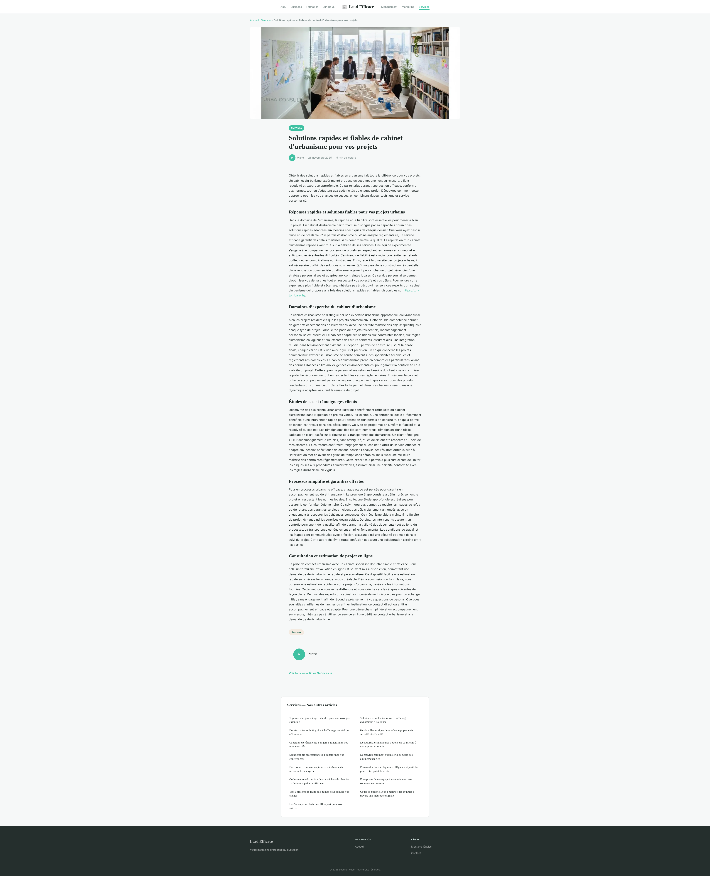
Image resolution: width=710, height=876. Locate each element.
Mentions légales (421, 846)
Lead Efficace (358, 6)
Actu (283, 6)
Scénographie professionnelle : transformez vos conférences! (316, 756)
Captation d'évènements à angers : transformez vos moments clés (318, 744)
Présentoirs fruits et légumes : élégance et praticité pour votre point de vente (389, 769)
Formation (312, 6)
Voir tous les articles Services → (310, 673)
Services (424, 6)
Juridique (328, 6)
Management (389, 6)
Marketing (408, 6)
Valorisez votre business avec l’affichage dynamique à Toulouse (383, 719)
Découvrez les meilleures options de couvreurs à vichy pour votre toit (388, 744)
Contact (416, 853)
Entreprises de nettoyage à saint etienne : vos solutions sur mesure (386, 781)
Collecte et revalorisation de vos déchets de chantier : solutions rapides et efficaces (319, 781)
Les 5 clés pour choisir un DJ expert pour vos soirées (315, 805)
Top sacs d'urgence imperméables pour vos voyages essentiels (319, 719)
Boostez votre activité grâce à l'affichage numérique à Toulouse (319, 732)
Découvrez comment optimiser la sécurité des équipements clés (386, 756)
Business (296, 6)
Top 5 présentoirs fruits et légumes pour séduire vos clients (319, 793)
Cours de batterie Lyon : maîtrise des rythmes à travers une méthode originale (387, 793)
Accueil (254, 20)
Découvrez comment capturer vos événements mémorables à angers (316, 769)
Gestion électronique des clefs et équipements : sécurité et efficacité (387, 732)
